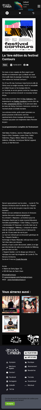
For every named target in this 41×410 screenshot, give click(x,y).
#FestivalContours (9, 275)
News (5, 65)
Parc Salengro (27, 99)
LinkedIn (12, 385)
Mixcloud (31, 385)
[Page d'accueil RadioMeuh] (6, 6)
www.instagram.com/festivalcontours (18, 277)
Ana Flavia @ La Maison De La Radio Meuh (10, 323)
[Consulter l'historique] (33, 12)
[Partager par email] (27, 65)
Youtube (31, 377)
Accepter (10, 404)
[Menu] (39, 6)
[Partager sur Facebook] (24, 65)
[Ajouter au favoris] (20, 12)
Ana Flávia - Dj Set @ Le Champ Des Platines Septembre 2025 (30, 303)
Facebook (12, 377)
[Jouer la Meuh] (7, 13)
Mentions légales (12, 367)
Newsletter (32, 370)
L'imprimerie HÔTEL (14, 104)
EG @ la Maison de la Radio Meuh (11, 303)
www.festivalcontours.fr (16, 280)
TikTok (11, 389)
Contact (12, 372)
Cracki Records (21, 259)
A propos (12, 362)
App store (32, 357)
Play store (32, 353)
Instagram (13, 381)
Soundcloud (32, 381)
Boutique (31, 362)
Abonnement (32, 366)
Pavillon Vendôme (20, 101)
